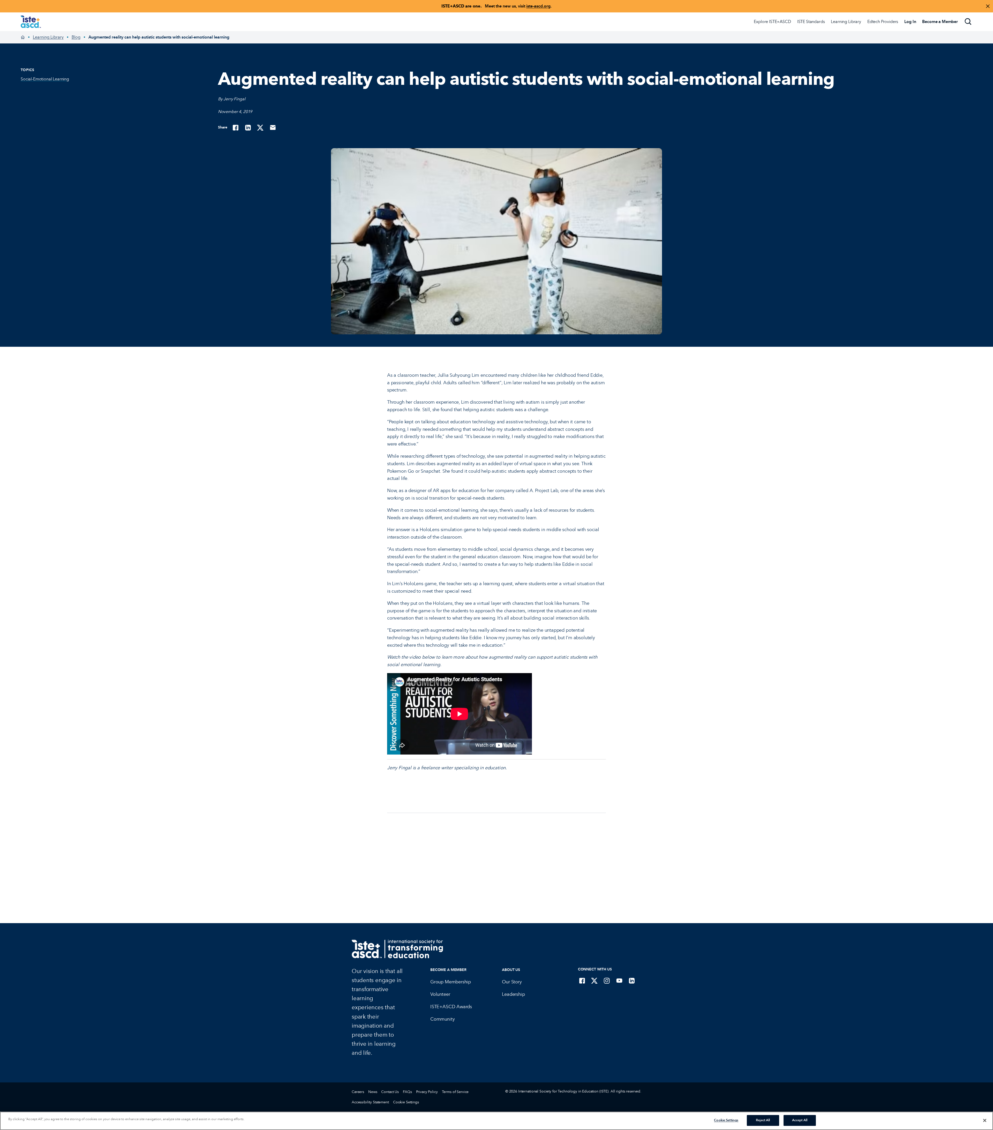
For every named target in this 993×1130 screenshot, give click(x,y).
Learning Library (846, 21)
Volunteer (440, 994)
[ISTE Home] (31, 22)
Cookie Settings (406, 1102)
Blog (76, 37)
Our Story (512, 982)
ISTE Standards (811, 21)
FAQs (407, 1092)
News (372, 1092)
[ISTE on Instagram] (607, 980)
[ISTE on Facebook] (582, 980)
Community (442, 1019)
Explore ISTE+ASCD (772, 21)
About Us (511, 970)
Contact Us (390, 1092)
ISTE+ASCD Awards (451, 1007)
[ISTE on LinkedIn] (632, 980)
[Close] (984, 1120)
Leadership (513, 994)
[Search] (968, 21)
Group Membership (450, 982)
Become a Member (448, 970)
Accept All (799, 1120)
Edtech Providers (882, 21)
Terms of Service (455, 1092)
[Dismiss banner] (988, 6)
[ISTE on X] (594, 980)
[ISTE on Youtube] (619, 980)
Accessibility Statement (370, 1102)
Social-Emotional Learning (45, 79)
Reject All (763, 1120)
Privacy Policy (427, 1092)
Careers (358, 1092)
